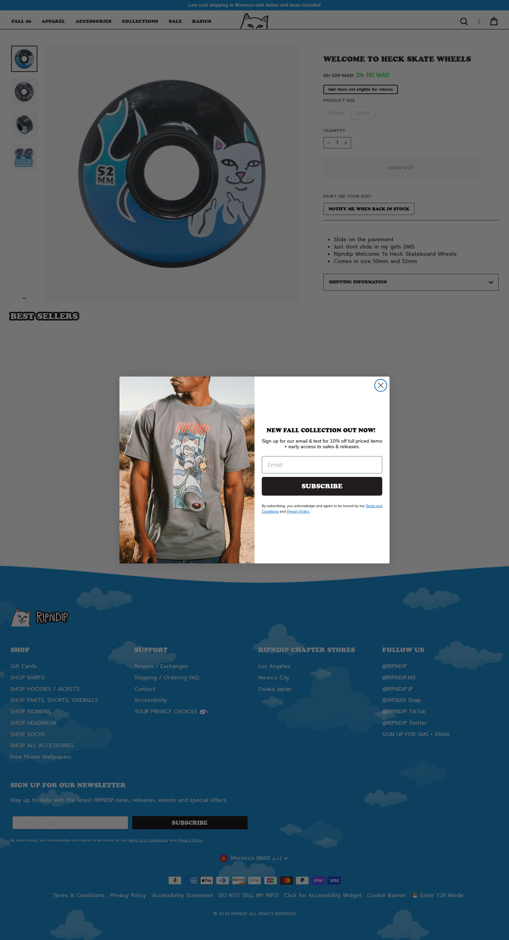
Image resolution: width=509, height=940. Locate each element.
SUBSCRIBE (322, 486)
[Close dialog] (381, 385)
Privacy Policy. (298, 511)
